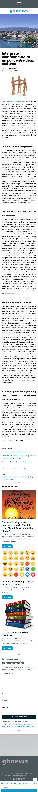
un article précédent (13, 102)
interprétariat (19, 477)
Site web (5, 708)
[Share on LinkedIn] (14, 468)
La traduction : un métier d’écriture (14, 452)
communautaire (8, 477)
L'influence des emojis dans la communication (18, 583)
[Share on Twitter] (9, 468)
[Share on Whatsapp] (20, 468)
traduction (11, 479)
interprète (28, 477)
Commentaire (8, 673)
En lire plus (7, 546)
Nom (4, 693)
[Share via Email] (25, 468)
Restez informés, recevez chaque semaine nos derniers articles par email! (19, 784)
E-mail (5, 700)
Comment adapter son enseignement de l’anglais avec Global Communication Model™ (18, 527)
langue (4, 479)
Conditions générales (19, 776)
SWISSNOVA (6, 776)
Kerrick (14, 462)
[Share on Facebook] (4, 468)
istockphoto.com (26, 462)
